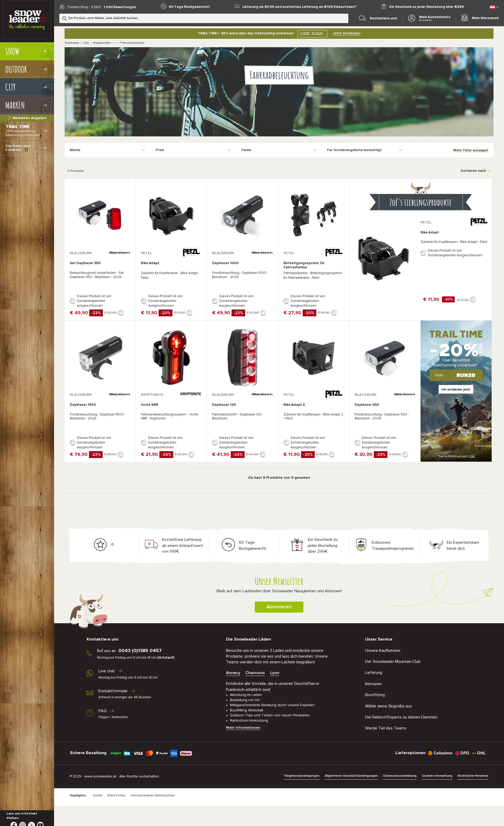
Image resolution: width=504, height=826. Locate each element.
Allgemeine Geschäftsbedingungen (351, 775)
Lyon (274, 673)
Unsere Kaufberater (383, 650)
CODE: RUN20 (311, 34)
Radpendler (102, 43)
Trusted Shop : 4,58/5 (84, 7)
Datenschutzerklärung (400, 775)
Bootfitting (375, 695)
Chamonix (255, 673)
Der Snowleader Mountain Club (393, 661)
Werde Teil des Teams (385, 728)
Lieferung (373, 672)
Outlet (97, 795)
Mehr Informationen (243, 727)
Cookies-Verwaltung (437, 775)
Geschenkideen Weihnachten (152, 795)
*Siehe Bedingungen (456, 456)
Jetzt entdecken (346, 33)
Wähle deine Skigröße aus (388, 706)
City (86, 43)
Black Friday (116, 795)
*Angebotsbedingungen (301, 775)
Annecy (233, 673)
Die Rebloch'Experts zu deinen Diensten (401, 717)
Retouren (373, 684)
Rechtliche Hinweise (473, 775)
